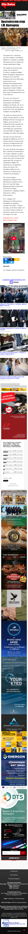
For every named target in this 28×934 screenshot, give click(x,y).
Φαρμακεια (5, 0)
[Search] (23, 853)
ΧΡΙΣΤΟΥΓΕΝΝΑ (21, 386)
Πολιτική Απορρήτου (14, 878)
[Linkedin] (6, 262)
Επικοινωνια (24, 0)
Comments (13, 483)
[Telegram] (11, 262)
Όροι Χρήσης (14, 875)
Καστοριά (20, 50)
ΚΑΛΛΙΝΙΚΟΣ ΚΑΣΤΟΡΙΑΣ (8, 386)
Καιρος (10, 0)
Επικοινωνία (14, 871)
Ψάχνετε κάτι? (14, 850)
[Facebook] (6, 259)
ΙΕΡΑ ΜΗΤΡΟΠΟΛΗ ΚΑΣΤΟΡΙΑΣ (10, 384)
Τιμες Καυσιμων (17, 0)
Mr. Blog (15, 50)
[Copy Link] (17, 259)
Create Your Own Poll (13, 485)
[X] (11, 259)
